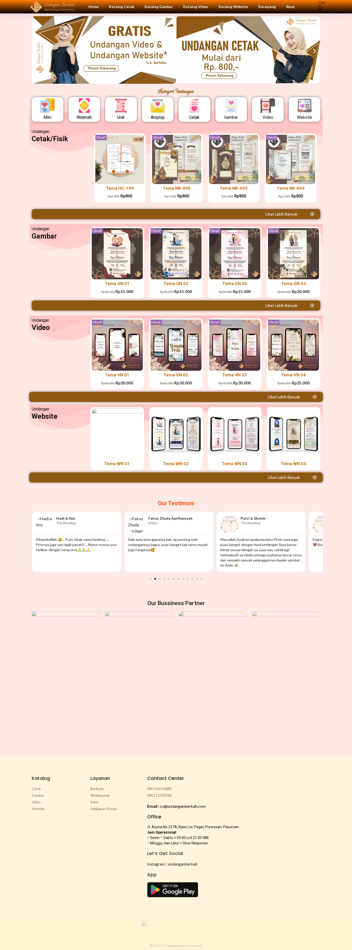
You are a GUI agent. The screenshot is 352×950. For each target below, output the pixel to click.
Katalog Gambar (159, 6)
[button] (37, 51)
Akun (290, 6)
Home (93, 6)
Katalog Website (233, 6)
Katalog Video (195, 6)
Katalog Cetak (121, 6)
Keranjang (267, 6)
